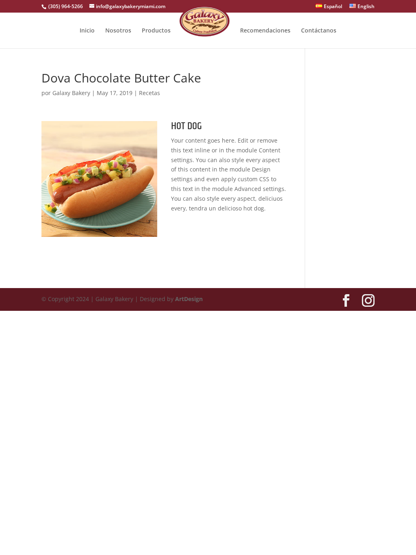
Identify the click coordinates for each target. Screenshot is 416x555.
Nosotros (118, 31)
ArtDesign (189, 299)
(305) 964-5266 (65, 6)
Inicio (87, 31)
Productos (156, 31)
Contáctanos (318, 31)
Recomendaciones (265, 31)
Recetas (149, 93)
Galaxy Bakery (71, 93)
